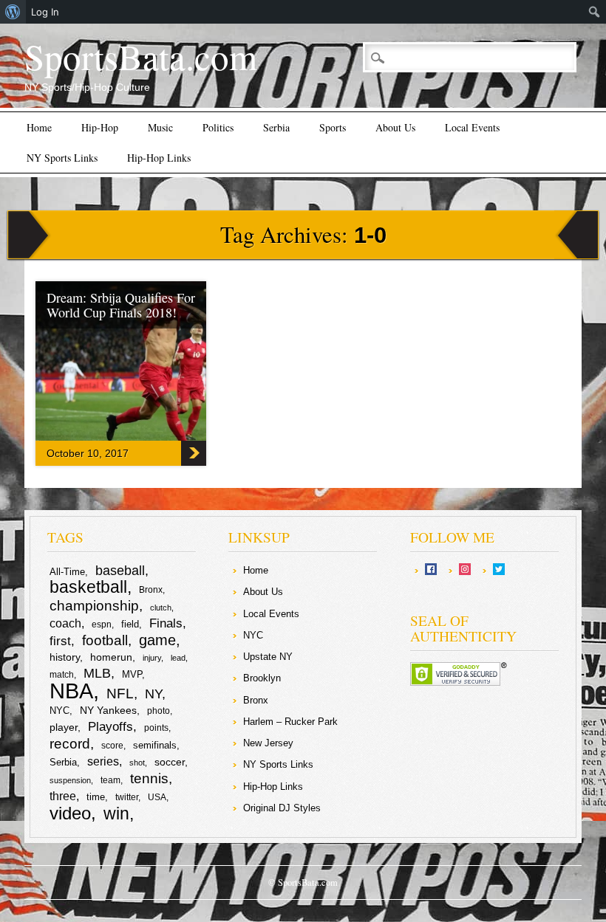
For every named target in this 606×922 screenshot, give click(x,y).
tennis (149, 778)
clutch (160, 607)
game (157, 640)
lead (178, 657)
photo (158, 711)
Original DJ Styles (282, 807)
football (105, 640)
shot (137, 762)
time (95, 796)
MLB (97, 673)
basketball (88, 586)
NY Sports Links (62, 158)
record (70, 743)
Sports (332, 127)
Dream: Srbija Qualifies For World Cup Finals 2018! (121, 305)
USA (157, 797)
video (70, 813)
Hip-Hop (99, 127)
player (64, 727)
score (112, 745)
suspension (70, 780)
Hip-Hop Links (159, 158)
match (62, 675)
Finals (166, 623)
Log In (45, 12)
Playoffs (110, 727)
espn (102, 624)
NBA (71, 690)
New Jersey (268, 743)
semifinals (155, 745)
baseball (120, 570)
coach (65, 623)
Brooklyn (262, 678)
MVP (132, 674)
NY (153, 694)
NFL (120, 693)
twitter (126, 797)
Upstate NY (268, 656)
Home (39, 127)
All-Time (67, 571)
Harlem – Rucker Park (290, 721)
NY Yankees (108, 710)
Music (160, 127)
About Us (395, 127)
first (60, 640)
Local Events (472, 127)
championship (94, 605)
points (156, 728)
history (65, 657)
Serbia (276, 127)
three (63, 796)
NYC (59, 710)
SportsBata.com (140, 56)
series (103, 761)
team (110, 780)
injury (152, 657)
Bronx (151, 590)
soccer (169, 762)
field (130, 624)
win (116, 813)
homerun (111, 657)
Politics (218, 127)
